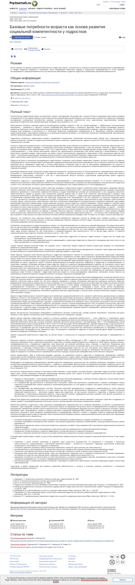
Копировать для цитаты (21, 98)
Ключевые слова (117, 8)
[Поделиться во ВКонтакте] (11, 56)
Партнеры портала (46, 556)
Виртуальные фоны (75, 564)
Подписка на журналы (47, 564)
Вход (123, 2)
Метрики (47, 49)
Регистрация (115, 2)
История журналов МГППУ (19, 567)
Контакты (71, 561)
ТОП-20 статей (15, 556)
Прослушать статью (22, 37)
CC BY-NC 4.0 (23, 105)
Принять (122, 580)
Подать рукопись (44, 8)
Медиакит (71, 559)
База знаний (60, 8)
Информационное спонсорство (50, 559)
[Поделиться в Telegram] (15, 56)
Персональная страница (48, 567)
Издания (23, 8)
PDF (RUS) (18, 49)
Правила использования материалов (21, 572)
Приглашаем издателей (47, 561)
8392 (123, 37)
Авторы (31, 8)
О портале (72, 556)
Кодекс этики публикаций (77, 567)
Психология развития (18, 538)
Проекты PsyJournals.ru (18, 564)
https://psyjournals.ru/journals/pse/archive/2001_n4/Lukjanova (63, 95)
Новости (14, 8)
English (105, 2)
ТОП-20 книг (14, 559)
